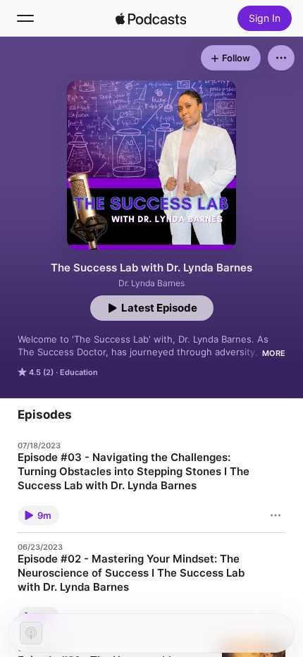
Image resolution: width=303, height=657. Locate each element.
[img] (151, 18)
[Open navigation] (25, 18)
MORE (273, 353)
